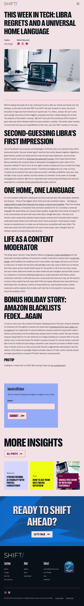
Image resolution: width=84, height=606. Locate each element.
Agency (26, 569)
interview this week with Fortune (40, 159)
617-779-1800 (47, 572)
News (25, 572)
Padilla (51, 598)
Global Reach (27, 576)
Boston (6, 569)
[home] (10, 3)
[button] (77, 3)
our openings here (58, 365)
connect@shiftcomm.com (51, 569)
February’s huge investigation (58, 255)
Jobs (45, 576)
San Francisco (8, 579)
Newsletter (47, 579)
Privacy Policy (59, 598)
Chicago (6, 572)
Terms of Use (69, 598)
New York (6, 576)
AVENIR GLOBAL (29, 598)
